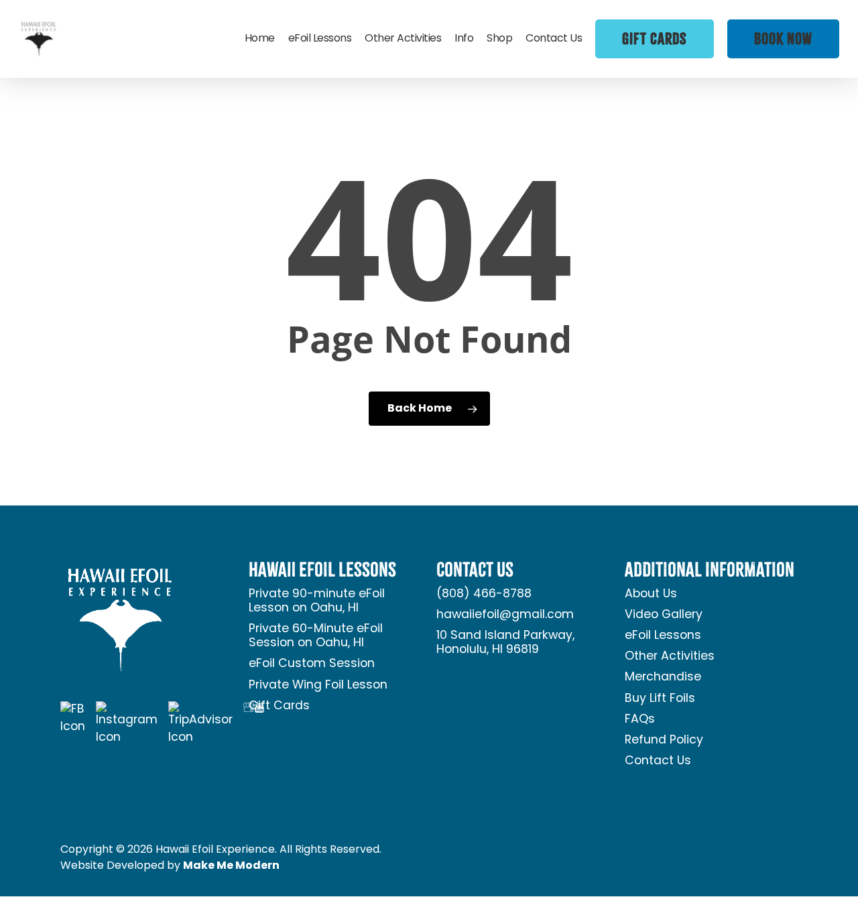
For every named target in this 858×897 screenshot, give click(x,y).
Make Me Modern (231, 866)
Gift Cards (279, 706)
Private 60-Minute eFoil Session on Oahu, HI (316, 636)
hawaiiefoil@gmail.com (505, 615)
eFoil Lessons (663, 636)
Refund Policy (664, 740)
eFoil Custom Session (312, 664)
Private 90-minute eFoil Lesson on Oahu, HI (317, 601)
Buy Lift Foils (660, 699)
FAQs (640, 720)
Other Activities (670, 657)
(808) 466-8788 (484, 594)
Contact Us (658, 761)
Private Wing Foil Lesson (318, 685)
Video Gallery (663, 615)
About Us (651, 594)
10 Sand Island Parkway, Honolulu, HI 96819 (505, 643)
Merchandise (663, 677)
